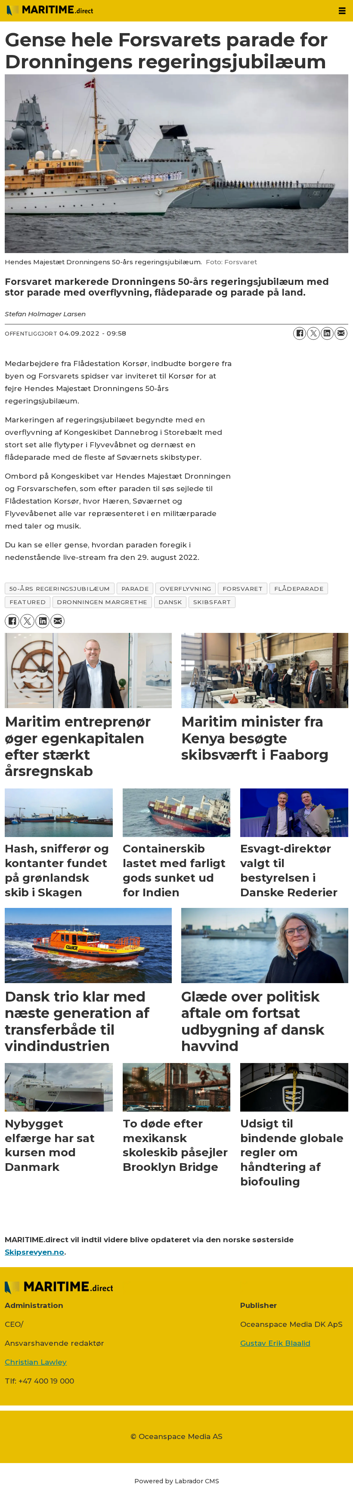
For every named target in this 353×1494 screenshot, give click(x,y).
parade (135, 588)
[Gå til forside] (166, 10)
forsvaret (243, 588)
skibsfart (212, 602)
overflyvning (185, 588)
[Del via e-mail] (340, 333)
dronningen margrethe (102, 602)
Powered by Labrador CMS (176, 1481)
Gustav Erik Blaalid (275, 1343)
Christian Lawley (36, 1362)
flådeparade (299, 588)
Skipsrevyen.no (34, 1252)
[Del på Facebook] (299, 333)
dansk (170, 602)
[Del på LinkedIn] (327, 333)
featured (27, 602)
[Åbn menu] (342, 11)
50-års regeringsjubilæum (59, 588)
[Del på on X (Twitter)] (313, 333)
